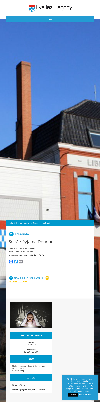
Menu (50, 19)
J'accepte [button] (73, 394)
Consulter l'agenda (17, 281)
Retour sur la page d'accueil (28, 278)
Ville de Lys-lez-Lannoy (19, 223)
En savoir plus (85, 394)
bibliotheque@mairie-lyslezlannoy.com (28, 389)
